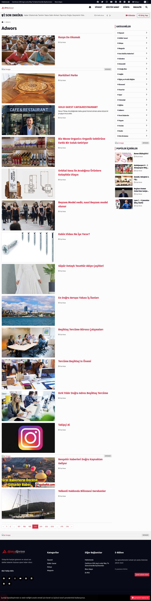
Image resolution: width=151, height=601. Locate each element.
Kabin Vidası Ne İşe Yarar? (74, 234)
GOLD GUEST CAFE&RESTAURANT (78, 107)
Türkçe (136, 2)
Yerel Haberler (124, 115)
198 (24, 526)
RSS (88, 573)
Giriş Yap (144, 15)
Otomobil (122, 64)
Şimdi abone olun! (142, 575)
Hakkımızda (5, 2)
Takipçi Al (64, 424)
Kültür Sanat (112, 7)
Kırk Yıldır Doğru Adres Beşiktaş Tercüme (83, 393)
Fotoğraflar (123, 69)
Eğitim (121, 105)
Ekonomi (122, 84)
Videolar (131, 15)
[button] (107, 15)
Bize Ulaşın (58, 2)
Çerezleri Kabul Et (141, 598)
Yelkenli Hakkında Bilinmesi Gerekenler (82, 491)
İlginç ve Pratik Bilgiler (127, 79)
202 (46, 526)
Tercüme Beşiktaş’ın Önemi (74, 361)
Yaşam (121, 121)
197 (19, 526)
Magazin (137, 7)
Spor (120, 95)
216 (67, 526)
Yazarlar (122, 90)
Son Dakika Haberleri (126, 54)
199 (29, 526)
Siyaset (98, 7)
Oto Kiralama (123, 136)
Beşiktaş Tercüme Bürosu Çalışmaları (80, 329)
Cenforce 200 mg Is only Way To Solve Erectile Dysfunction (32, 2)
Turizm (121, 126)
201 (41, 526)
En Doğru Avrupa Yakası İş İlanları (78, 297)
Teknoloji (122, 100)
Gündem (122, 59)
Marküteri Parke (68, 75)
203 (52, 526)
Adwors (121, 110)
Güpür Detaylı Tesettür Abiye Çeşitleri (81, 265)
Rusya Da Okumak (69, 37)
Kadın (121, 131)
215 (62, 526)
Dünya (126, 7)
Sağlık (121, 74)
